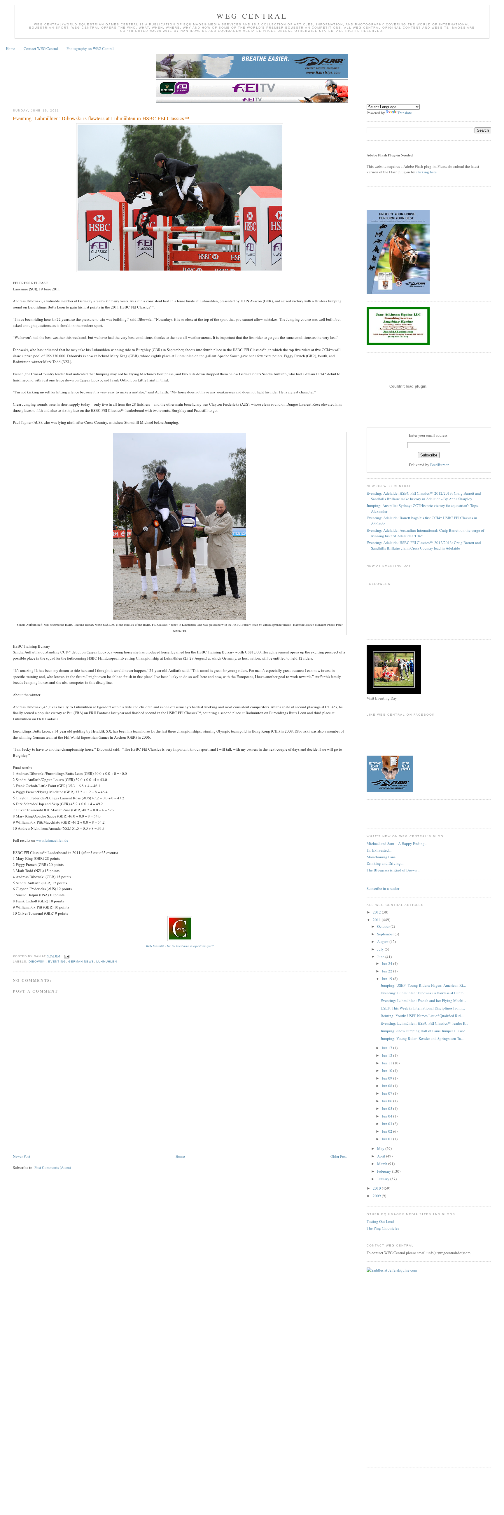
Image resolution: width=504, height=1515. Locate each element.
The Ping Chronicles (383, 1228)
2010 (377, 1188)
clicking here (426, 172)
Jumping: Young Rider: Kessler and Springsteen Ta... (422, 1038)
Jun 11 (387, 1063)
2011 (377, 919)
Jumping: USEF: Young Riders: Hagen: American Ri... (423, 985)
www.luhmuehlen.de (52, 840)
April (381, 1156)
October (384, 926)
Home (10, 48)
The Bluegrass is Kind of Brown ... (393, 870)
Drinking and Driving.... (385, 863)
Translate (405, 112)
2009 (377, 1195)
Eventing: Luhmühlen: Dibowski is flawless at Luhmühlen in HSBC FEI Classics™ (101, 118)
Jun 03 (387, 1123)
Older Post (338, 1156)
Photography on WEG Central (90, 48)
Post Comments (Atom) (52, 1167)
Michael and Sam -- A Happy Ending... (397, 843)
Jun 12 (387, 1055)
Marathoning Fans (381, 857)
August (383, 941)
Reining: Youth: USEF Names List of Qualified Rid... (422, 1015)
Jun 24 (387, 963)
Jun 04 (387, 1116)
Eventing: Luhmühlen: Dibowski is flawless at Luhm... (423, 993)
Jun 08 (387, 1085)
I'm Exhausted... (379, 850)
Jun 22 (387, 971)
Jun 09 (387, 1078)
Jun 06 (387, 1100)
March (382, 1163)
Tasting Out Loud (380, 1221)
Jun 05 (387, 1108)
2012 (377, 912)
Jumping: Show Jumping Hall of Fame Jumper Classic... (424, 1030)
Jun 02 (387, 1131)
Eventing (57, 961)
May (381, 1148)
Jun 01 (387, 1138)
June (381, 956)
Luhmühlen (106, 961)
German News (81, 961)
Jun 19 (387, 978)
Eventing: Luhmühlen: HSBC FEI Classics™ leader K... (424, 1023)
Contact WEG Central (41, 48)
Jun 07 (387, 1093)
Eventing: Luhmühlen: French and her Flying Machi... (423, 1000)
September (386, 934)
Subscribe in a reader (383, 888)
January (383, 1178)
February (384, 1171)
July (381, 949)
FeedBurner (439, 464)
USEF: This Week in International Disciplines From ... (423, 1008)
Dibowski (37, 961)
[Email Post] (66, 956)
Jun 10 (387, 1070)
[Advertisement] (119, 1135)
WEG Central (252, 16)
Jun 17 (387, 1047)
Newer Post (21, 1156)
